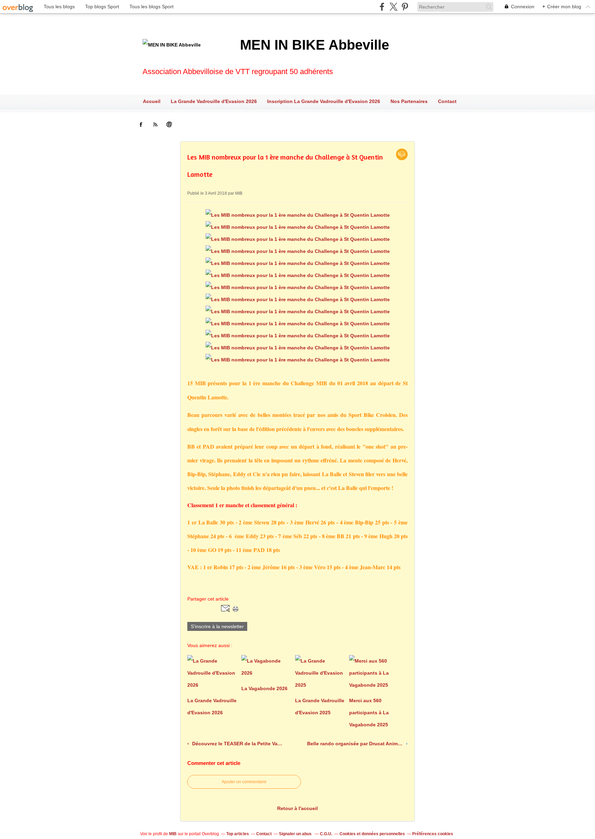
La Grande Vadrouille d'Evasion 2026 (214, 101)
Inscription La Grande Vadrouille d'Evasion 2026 (323, 101)
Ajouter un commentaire (244, 781)
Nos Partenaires (409, 101)
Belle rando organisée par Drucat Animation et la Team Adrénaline (355, 743)
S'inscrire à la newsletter (217, 626)
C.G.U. (326, 833)
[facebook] (382, 7)
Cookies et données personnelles (372, 833)
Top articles (237, 833)
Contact (447, 101)
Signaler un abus (296, 833)
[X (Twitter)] (393, 7)
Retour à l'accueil (297, 808)
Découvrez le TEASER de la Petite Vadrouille (237, 743)
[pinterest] (404, 7)
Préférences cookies (432, 833)
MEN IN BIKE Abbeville (314, 44)
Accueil (151, 101)
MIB (173, 833)
